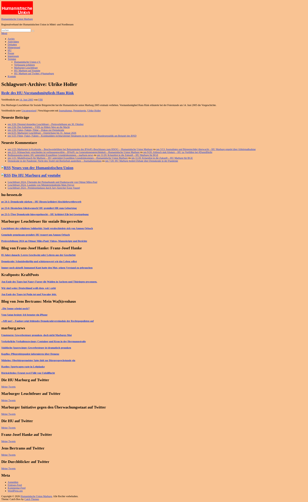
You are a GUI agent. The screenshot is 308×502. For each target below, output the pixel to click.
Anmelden (13, 482)
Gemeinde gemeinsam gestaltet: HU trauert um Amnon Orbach (35, 234)
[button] (17, 7)
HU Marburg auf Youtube (27, 70)
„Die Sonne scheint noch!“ (15, 308)
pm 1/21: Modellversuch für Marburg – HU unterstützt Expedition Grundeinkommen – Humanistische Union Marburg (68, 158)
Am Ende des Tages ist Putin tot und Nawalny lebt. (29, 294)
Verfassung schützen (24, 64)
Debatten (12, 44)
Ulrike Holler (94, 110)
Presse (11, 53)
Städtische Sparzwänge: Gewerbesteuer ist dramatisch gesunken (36, 347)
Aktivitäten (13, 41)
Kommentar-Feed (17, 488)
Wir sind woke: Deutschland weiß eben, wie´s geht (28, 288)
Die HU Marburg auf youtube (36, 175)
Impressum (13, 56)
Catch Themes (31, 499)
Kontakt (12, 76)
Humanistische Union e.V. (27, 62)
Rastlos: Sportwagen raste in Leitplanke (23, 366)
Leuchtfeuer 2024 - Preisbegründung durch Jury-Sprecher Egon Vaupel (44, 188)
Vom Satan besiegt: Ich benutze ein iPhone (24, 314)
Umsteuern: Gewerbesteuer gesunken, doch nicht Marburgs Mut (36, 335)
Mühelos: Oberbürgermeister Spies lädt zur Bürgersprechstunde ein (38, 360)
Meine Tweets (8, 386)
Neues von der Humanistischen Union (42, 168)
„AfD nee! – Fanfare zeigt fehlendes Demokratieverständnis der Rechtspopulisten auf (47, 321)
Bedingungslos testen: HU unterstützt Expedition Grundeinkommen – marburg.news (50, 155)
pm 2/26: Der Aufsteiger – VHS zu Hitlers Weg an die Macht (39, 127)
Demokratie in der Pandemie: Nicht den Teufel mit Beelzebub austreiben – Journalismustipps (55, 161)
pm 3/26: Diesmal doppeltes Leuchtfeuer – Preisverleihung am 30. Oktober (46, 124)
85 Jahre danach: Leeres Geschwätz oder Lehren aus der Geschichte (38, 255)
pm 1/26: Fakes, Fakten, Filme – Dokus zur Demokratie (36, 130)
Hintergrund (14, 47)
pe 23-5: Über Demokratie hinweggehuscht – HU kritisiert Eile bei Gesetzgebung (45, 214)
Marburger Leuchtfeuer (26, 67)
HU (10, 50)
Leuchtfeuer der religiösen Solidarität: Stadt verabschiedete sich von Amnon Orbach (47, 228)
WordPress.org (15, 490)
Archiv (11, 38)
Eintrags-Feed (15, 485)
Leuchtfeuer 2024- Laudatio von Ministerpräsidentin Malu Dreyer (41, 185)
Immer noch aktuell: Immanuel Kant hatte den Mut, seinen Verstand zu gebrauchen (47, 267)
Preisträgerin (79, 110)
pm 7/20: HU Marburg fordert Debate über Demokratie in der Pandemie (141, 161)
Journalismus (65, 110)
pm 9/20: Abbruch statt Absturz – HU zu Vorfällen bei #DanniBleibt (177, 152)
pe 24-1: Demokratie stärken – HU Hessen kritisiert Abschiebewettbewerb (41, 201)
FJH (40, 99)
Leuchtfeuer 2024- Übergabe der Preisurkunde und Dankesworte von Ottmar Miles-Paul (52, 182)
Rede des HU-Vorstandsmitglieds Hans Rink (37, 93)
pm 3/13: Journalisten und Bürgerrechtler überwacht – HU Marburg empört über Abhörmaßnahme (206, 149)
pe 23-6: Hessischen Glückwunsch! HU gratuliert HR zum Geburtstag (39, 208)
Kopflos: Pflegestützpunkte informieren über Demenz (30, 354)
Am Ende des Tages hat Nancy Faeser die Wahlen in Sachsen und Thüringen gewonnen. (49, 281)
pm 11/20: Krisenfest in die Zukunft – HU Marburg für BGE (127, 155)
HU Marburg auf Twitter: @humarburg (34, 73)
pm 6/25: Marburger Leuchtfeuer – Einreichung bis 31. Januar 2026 (42, 133)
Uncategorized (28, 110)
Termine (12, 59)
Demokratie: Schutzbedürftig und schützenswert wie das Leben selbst (39, 261)
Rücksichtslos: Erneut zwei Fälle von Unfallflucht (28, 373)
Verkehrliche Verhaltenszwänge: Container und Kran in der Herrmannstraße (43, 341)
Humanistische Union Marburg (17, 19)
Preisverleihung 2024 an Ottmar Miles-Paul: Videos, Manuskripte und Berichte (44, 241)
